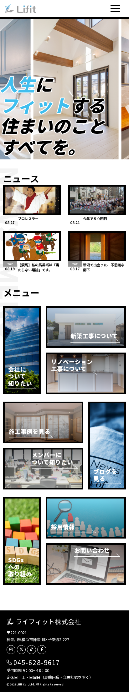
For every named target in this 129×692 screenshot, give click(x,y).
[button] (115, 8)
